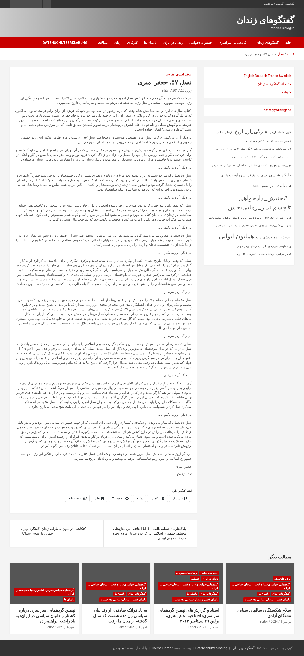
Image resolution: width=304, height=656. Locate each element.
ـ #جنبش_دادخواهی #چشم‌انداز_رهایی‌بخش (259, 202)
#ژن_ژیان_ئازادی (230, 148)
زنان (117, 43)
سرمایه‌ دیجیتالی (232, 175)
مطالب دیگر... (278, 556)
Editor (166, 90)
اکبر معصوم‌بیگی (267, 156)
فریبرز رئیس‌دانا (283, 217)
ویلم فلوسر (285, 246)
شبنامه (286, 92)
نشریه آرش (285, 237)
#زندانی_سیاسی (224, 132)
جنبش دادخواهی (200, 43)
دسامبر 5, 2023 (209, 627)
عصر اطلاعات (258, 186)
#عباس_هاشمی (283, 141)
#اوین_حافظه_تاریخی (280, 132)
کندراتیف (251, 254)
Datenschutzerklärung (65, 43)
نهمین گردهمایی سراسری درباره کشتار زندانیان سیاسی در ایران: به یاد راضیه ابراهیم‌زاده (45, 616)
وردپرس (118, 648)
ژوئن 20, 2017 (182, 90)
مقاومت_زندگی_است (280, 225)
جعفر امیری (184, 74)
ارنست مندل (284, 156)
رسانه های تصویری (186, 572)
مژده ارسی (234, 225)
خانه (288, 43)
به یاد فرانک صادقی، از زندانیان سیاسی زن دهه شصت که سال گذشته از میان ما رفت (120, 616)
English (249, 76)
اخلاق (216, 148)
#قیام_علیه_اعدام (255, 141)
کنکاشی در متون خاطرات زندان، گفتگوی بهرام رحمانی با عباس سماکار (53, 531)
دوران (264, 175)
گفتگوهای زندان (265, 20)
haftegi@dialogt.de (277, 110)
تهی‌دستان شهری (280, 165)
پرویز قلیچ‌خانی (270, 246)
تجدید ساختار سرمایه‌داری (244, 156)
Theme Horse (161, 648)
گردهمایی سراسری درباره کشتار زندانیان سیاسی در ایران (261, 586)
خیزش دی (217, 165)
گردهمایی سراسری (232, 43)
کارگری (132, 43)
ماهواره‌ (227, 217)
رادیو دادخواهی (282, 578)
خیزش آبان (229, 165)
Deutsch (261, 76)
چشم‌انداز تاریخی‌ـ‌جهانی (249, 246)
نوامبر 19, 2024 (281, 621)
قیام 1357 (268, 217)
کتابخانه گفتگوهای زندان (274, 84)
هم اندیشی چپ (267, 237)
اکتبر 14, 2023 (137, 627)
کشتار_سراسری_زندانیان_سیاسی (274, 254)
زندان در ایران (173, 43)
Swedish (285, 76)
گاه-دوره (241, 254)
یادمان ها (150, 43)
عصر (272, 186)
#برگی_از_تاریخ (251, 132)
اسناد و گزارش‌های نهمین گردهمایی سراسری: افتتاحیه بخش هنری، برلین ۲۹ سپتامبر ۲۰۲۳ (188, 616)
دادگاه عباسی (280, 175)
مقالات (103, 43)
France (273, 76)
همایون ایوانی (236, 236)
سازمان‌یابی (253, 175)
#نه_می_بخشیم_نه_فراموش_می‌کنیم (272, 148)
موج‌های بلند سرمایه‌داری (254, 225)
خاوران (241, 165)
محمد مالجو (215, 217)
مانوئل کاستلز (239, 217)
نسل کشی (221, 225)
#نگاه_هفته (246, 148)
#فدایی (269, 141)
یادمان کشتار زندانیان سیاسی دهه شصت (267, 599)
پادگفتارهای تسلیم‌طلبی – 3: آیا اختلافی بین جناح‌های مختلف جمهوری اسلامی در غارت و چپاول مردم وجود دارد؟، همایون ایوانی (149, 533)
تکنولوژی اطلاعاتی (257, 165)
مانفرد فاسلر (254, 217)
